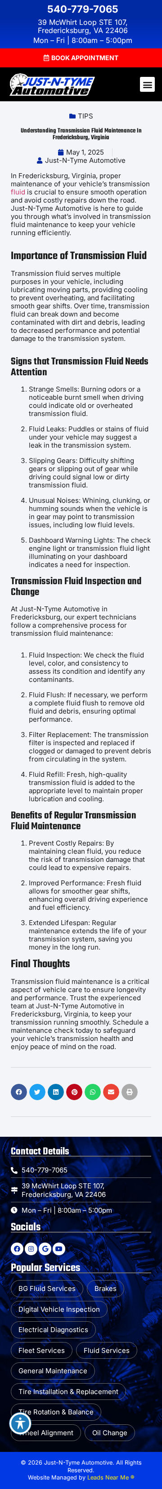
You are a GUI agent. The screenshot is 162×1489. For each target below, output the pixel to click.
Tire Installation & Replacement (68, 1391)
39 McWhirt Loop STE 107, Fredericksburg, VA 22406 (83, 26)
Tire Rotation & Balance (56, 1412)
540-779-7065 (82, 9)
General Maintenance (52, 1370)
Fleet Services (41, 1350)
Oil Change (109, 1432)
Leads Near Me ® (110, 1477)
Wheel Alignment (45, 1432)
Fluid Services (107, 1350)
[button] (81, 57)
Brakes (105, 1288)
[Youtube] (59, 1249)
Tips (85, 116)
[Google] (45, 1249)
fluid (18, 192)
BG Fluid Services (47, 1288)
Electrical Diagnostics (53, 1329)
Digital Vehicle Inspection (59, 1309)
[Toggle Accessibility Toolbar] (20, 1423)
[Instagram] (31, 1249)
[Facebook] (17, 1249)
